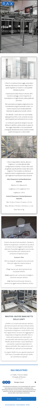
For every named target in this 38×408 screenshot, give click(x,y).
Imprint (28, 404)
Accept (19, 399)
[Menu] (35, 3)
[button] (35, 382)
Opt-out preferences (10, 404)
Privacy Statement (20, 404)
